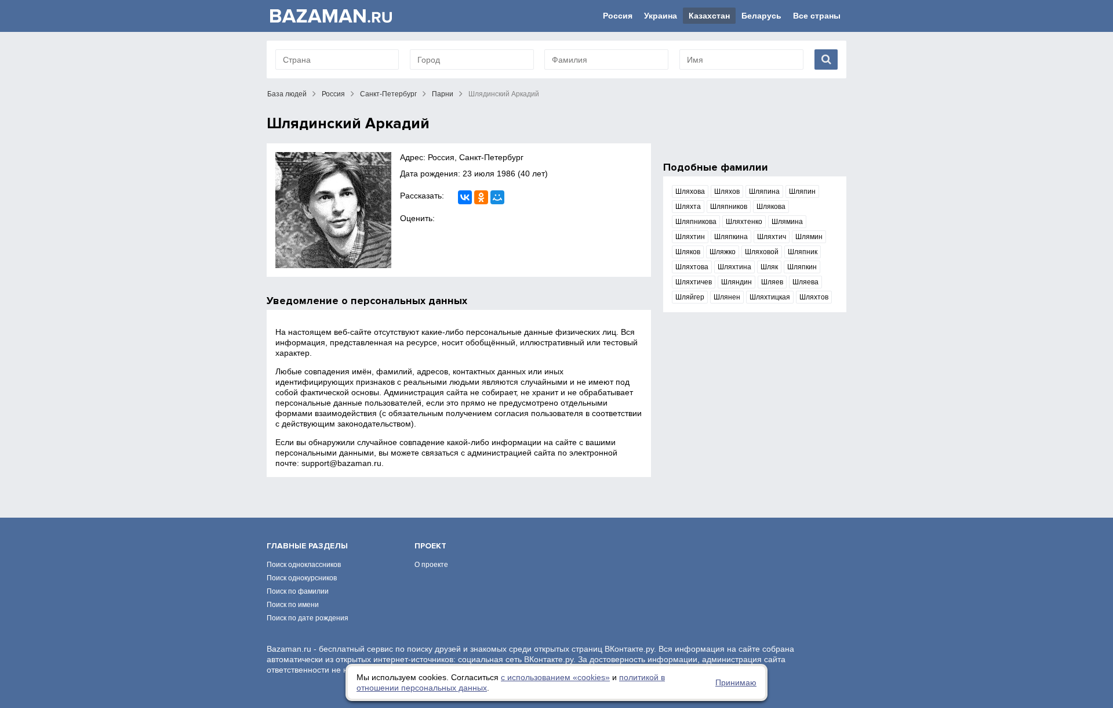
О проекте (431, 565)
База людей (287, 94)
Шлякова (770, 207)
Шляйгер (689, 297)
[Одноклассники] (481, 197)
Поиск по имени (293, 605)
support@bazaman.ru (341, 463)
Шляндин (736, 282)
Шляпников (728, 207)
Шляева (805, 282)
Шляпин (802, 191)
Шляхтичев (693, 282)
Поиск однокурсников (302, 578)
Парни (442, 94)
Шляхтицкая (770, 297)
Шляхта (688, 207)
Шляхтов (813, 297)
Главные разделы (307, 546)
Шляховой (762, 252)
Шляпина (764, 191)
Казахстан (709, 15)
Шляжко (723, 252)
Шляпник (802, 252)
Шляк (769, 267)
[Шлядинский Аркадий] (333, 210)
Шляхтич (771, 237)
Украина (660, 15)
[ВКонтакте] (465, 197)
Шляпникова (695, 222)
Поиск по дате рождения (307, 618)
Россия (617, 15)
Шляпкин (802, 267)
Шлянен (727, 297)
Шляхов (727, 191)
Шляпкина (731, 237)
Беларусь (761, 15)
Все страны (817, 15)
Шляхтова (691, 267)
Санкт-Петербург (388, 94)
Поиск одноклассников (304, 565)
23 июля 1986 (489, 173)
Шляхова (690, 191)
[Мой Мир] (497, 197)
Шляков (687, 252)
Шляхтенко (744, 222)
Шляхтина (734, 267)
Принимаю (735, 682)
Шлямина (787, 222)
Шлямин (809, 237)
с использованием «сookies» (555, 677)
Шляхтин (690, 237)
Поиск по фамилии (298, 591)
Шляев (772, 282)
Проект (430, 546)
